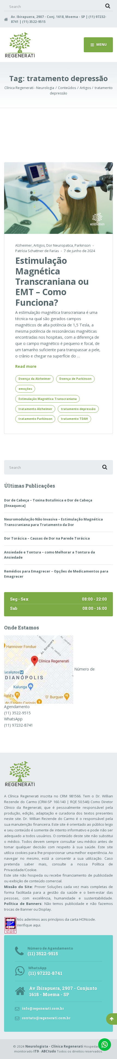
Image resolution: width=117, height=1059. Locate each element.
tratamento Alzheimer (35, 409)
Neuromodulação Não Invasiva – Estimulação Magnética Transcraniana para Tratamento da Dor (53, 522)
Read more (25, 366)
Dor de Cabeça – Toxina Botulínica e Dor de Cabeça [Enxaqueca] (48, 503)
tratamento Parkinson (35, 419)
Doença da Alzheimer (35, 379)
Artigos (39, 245)
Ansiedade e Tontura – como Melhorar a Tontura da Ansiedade (49, 555)
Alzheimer (23, 245)
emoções (25, 389)
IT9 (36, 1051)
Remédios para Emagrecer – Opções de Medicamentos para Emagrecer (56, 574)
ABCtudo (48, 1051)
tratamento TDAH (74, 419)
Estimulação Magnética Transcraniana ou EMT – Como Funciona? (52, 281)
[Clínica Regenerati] (38, 669)
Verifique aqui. (29, 925)
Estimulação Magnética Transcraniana (48, 399)
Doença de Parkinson (75, 379)
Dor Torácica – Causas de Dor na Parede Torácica (47, 538)
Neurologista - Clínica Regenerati (54, 1046)
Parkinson (83, 245)
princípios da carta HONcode (71, 919)
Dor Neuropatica (59, 245)
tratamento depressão (78, 409)
